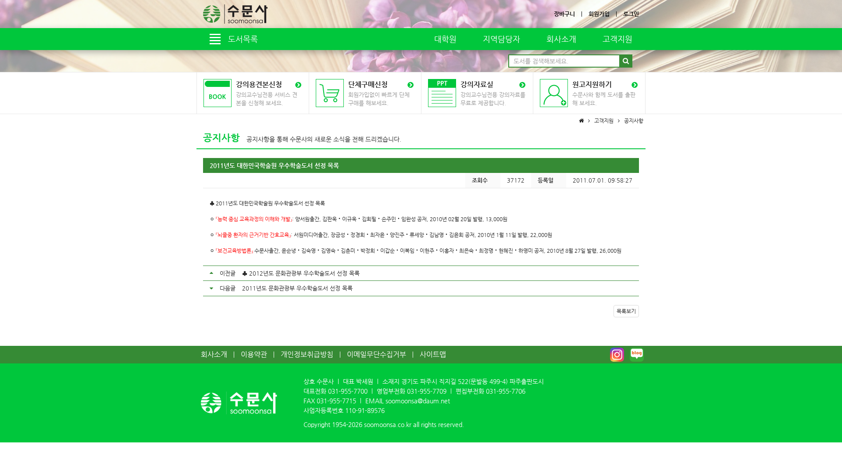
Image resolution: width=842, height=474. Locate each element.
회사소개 (561, 38)
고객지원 (617, 38)
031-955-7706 (505, 391)
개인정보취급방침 (307, 354)
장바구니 (564, 14)
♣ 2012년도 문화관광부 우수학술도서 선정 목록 (301, 273)
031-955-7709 (426, 391)
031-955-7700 (347, 391)
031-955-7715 (336, 400)
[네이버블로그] (637, 355)
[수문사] (235, 14)
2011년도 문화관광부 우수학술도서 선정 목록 (297, 288)
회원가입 (599, 14)
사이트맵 (433, 354)
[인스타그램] (617, 355)
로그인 (631, 14)
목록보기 (626, 311)
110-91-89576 (365, 410)
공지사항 (221, 137)
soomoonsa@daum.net (417, 400)
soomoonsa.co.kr (387, 424)
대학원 (445, 38)
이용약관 (254, 354)
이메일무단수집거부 (376, 354)
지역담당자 (501, 38)
